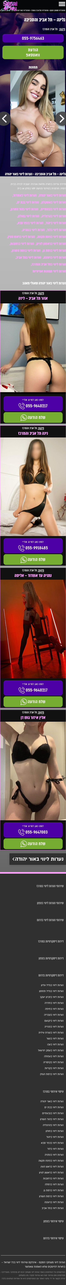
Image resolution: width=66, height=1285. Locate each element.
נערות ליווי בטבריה (54, 1015)
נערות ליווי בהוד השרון (24, 209)
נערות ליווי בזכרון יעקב (52, 997)
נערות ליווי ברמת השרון (26, 250)
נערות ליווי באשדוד (25, 195)
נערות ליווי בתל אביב (28, 257)
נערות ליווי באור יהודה (52, 195)
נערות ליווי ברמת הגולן (52, 1074)
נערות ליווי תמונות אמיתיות (49, 271)
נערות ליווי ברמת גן (54, 250)
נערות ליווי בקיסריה (53, 1062)
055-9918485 (36, 548)
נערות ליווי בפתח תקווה (51, 236)
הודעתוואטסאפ (33, 52)
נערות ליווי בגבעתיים (53, 209)
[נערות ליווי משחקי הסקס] (10, 7)
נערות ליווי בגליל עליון (52, 985)
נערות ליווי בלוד (56, 229)
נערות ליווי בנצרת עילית (51, 1032)
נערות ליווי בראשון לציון (51, 243)
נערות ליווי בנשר (55, 1038)
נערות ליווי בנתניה (33, 229)
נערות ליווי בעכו (55, 1044)
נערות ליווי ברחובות (22, 243)
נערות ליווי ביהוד (56, 222)
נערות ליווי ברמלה (54, 1184)
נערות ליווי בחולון (28, 216)
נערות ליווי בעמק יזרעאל (51, 1050)
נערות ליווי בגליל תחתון (51, 991)
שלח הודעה (36, 417)
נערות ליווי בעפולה (54, 1056)
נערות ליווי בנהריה (54, 1027)
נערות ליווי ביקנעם (54, 1021)
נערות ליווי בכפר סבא (30, 222)
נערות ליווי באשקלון (53, 202)
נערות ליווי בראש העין (21, 236)
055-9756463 (33, 38)
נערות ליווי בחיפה (54, 1009)
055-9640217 (37, 406)
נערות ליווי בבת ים (28, 202)
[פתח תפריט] (62, 4)
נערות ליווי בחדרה (54, 1003)
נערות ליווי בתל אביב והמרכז (49, 264)
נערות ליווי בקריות (54, 1068)
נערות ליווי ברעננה (55, 257)
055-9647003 (36, 832)
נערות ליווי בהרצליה (54, 216)
